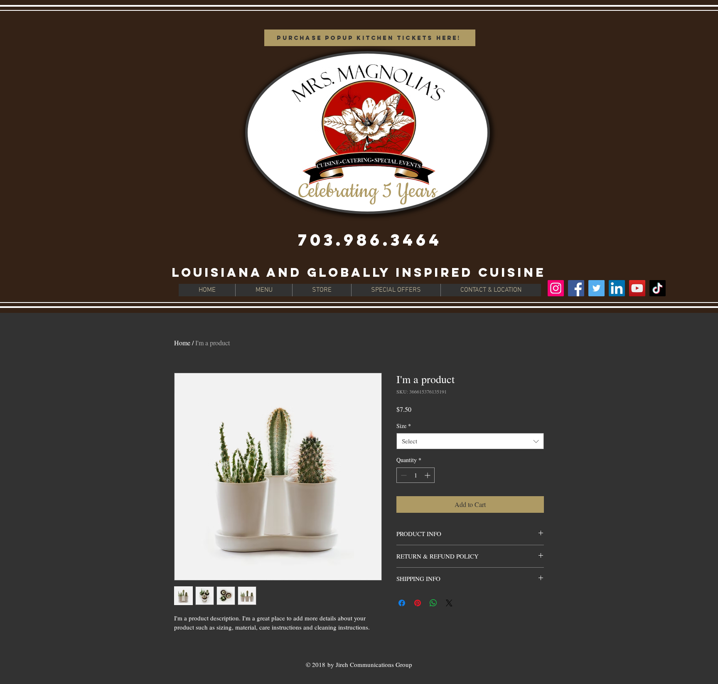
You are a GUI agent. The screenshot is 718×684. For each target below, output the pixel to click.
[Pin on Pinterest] (418, 603)
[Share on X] (449, 603)
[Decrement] (403, 475)
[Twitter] (596, 288)
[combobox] (470, 441)
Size (403, 426)
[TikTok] (657, 288)
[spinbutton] (415, 475)
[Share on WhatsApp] (433, 603)
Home (182, 342)
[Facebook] (576, 288)
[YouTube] (637, 288)
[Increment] (428, 475)
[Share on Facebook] (402, 603)
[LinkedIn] (617, 288)
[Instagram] (556, 288)
